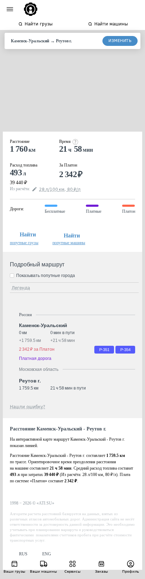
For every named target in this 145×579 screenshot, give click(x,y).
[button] (18, 554)
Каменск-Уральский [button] (43, 325)
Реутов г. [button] (30, 380)
